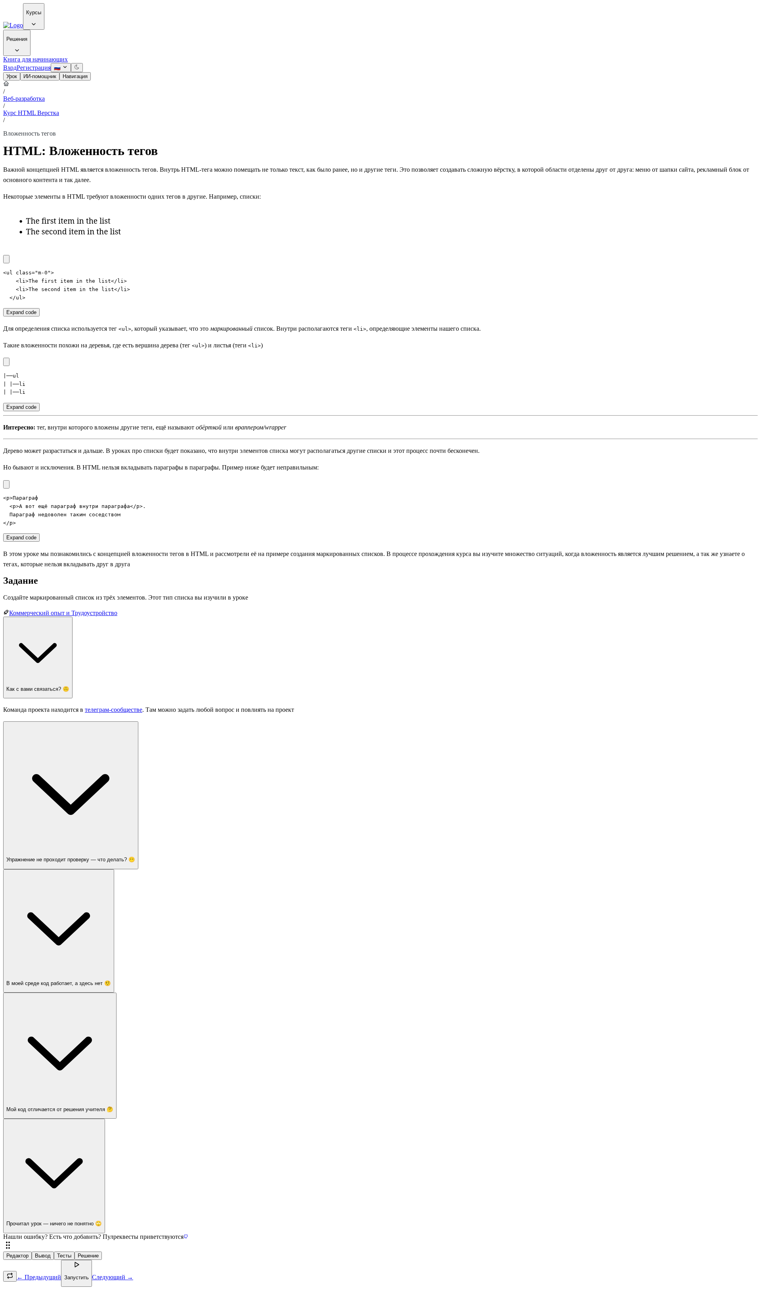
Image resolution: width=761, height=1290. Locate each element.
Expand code (21, 312)
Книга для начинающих (35, 59)
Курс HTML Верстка (31, 112)
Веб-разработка (24, 98)
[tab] (11, 76)
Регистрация (34, 67)
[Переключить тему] (77, 67)
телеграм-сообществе (113, 709)
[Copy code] (6, 259)
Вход (10, 67)
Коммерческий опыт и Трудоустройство (63, 613)
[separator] (380, 1246)
